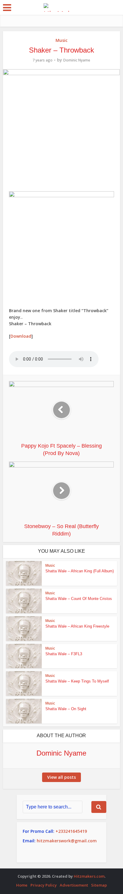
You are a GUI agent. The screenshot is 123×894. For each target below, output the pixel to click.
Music (61, 40)
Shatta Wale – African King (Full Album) (79, 571)
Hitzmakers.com (89, 876)
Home (21, 885)
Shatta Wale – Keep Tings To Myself (77, 681)
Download (20, 336)
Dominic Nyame (76, 60)
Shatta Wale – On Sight (65, 709)
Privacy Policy (43, 885)
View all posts (61, 777)
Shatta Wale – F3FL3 (63, 654)
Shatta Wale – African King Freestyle (77, 626)
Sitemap (99, 885)
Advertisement (74, 885)
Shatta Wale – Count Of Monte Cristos (78, 598)
